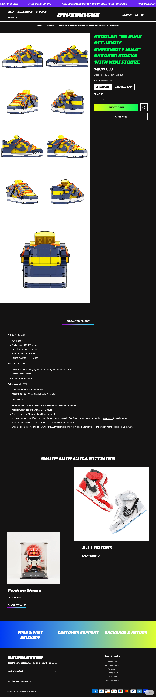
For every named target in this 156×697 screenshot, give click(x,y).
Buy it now (120, 116)
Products (50, 25)
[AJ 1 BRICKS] (111, 504)
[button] (139, 14)
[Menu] (148, 14)
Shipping (98, 75)
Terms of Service (112, 680)
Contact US (112, 661)
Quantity (98, 94)
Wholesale (112, 669)
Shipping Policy (112, 673)
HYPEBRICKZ (17, 691)
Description (78, 321)
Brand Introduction (112, 665)
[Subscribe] (56, 671)
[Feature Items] (33, 558)
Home (39, 25)
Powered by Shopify (29, 691)
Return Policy (112, 677)
